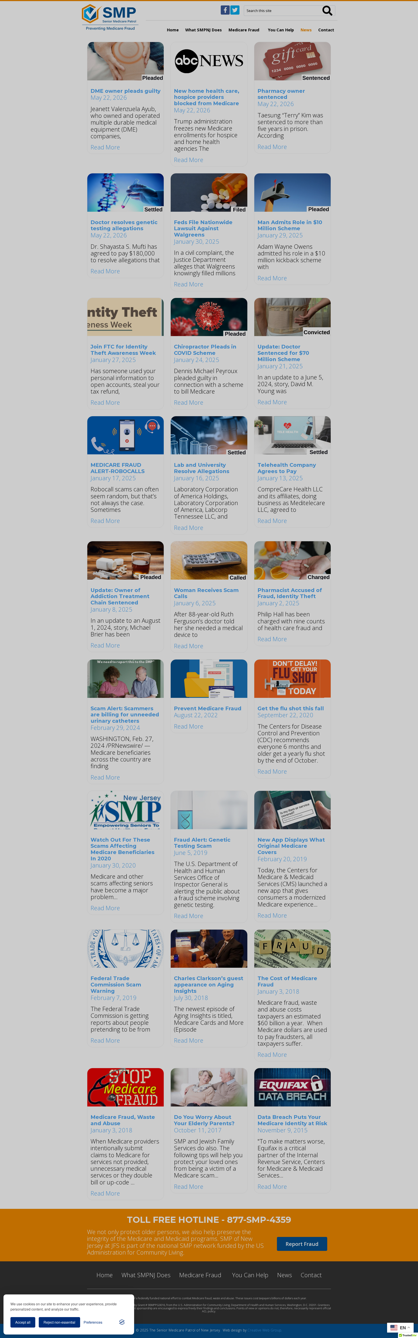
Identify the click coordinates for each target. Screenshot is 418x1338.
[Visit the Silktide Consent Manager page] (122, 1322)
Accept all (22, 1322)
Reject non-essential (59, 1322)
